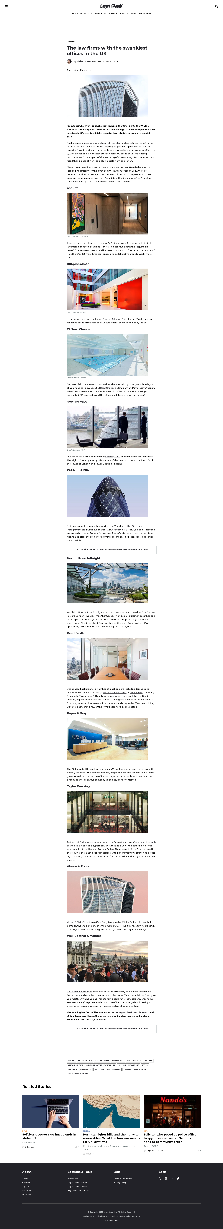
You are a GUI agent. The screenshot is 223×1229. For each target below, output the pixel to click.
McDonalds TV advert (114, 692)
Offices (145, 1065)
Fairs (133, 13)
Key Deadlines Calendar (79, 1190)
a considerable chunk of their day (102, 143)
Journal (113, 13)
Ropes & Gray (77, 713)
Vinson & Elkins (78, 866)
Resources (100, 13)
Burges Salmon (78, 264)
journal (86, 1131)
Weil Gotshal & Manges (84, 936)
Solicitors (99, 1069)
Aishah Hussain (85, 61)
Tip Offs (26, 1187)
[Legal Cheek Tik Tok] (178, 1178)
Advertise (26, 1190)
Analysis (71, 41)
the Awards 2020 (131, 1012)
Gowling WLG (77, 401)
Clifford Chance (78, 329)
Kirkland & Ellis (78, 470)
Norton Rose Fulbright (83, 558)
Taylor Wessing (78, 786)
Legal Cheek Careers (77, 1183)
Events (124, 13)
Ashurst (73, 188)
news (24, 1131)
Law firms (148, 1061)
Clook (116, 1220)
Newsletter (27, 1194)
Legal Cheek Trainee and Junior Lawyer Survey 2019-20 (91, 1065)
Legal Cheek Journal (77, 1187)
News (75, 13)
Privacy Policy (119, 1183)
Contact (26, 1183)
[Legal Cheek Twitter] (160, 1178)
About (25, 1179)
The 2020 (112, 549)
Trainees (127, 1069)
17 (78, 1147)
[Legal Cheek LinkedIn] (172, 1178)
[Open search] (216, 6)
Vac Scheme (145, 13)
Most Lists (86, 13)
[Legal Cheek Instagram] (166, 1178)
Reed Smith (75, 633)
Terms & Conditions (122, 1179)
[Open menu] (6, 6)
